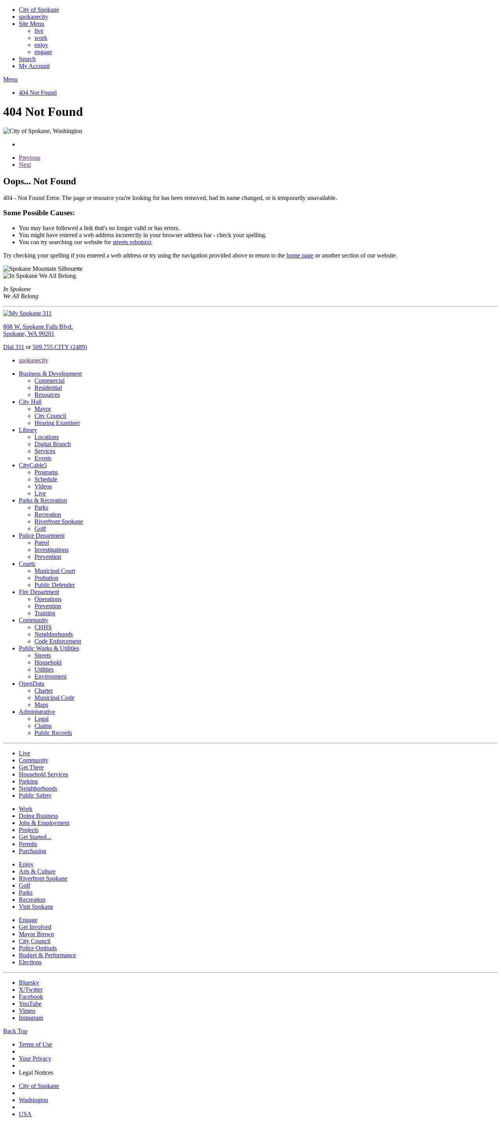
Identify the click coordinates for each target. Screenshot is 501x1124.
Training (44, 613)
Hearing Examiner (57, 423)
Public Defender (54, 585)
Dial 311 (13, 347)
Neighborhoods (53, 634)
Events (42, 458)
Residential (48, 387)
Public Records (53, 733)
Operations (47, 599)
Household (47, 662)
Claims (43, 725)
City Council (50, 415)
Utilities (44, 669)
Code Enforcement (57, 641)
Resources (47, 394)
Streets (42, 655)
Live (40, 493)
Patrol (41, 542)
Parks (41, 507)
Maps (41, 704)
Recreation (47, 514)
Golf (40, 528)
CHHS (43, 627)
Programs (46, 472)
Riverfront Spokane (58, 521)
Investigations (51, 549)
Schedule (45, 479)
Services (44, 451)
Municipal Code (54, 697)
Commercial (49, 380)
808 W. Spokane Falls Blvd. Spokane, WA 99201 (38, 330)
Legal (41, 718)
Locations (46, 437)
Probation (46, 578)
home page (300, 255)
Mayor (42, 408)
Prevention (47, 556)
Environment (50, 676)
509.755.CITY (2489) (59, 347)
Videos (43, 486)
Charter (43, 690)
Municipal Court (54, 570)
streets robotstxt (132, 242)
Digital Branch (52, 444)
